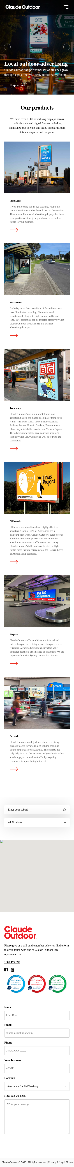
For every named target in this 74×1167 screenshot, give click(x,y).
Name (7, 1007)
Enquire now (18, 85)
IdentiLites (37, 167)
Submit (17, 1143)
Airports (37, 601)
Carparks (37, 703)
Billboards (37, 488)
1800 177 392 (12, 962)
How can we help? (15, 1095)
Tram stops (37, 375)
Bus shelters (37, 269)
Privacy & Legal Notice (60, 1162)
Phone (8, 1042)
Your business (12, 1060)
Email (7, 1024)
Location (9, 1078)
